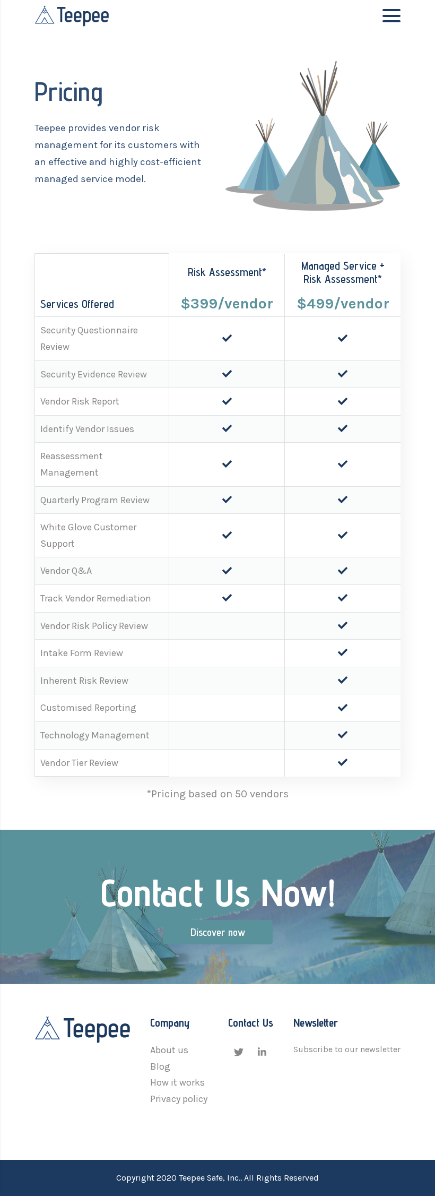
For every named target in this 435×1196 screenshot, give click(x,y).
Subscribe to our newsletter (347, 1049)
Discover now (217, 932)
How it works (177, 1082)
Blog (160, 1066)
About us (169, 1050)
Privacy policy (178, 1099)
